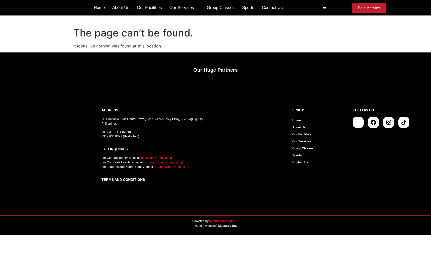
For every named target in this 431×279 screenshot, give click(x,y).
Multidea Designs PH (224, 221)
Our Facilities (149, 7)
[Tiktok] (403, 122)
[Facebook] (373, 122)
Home (99, 7)
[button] (320, 141)
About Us (120, 7)
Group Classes (221, 7)
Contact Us (272, 7)
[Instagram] (388, 122)
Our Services (181, 7)
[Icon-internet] (358, 122)
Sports (248, 7)
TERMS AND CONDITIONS (123, 180)
